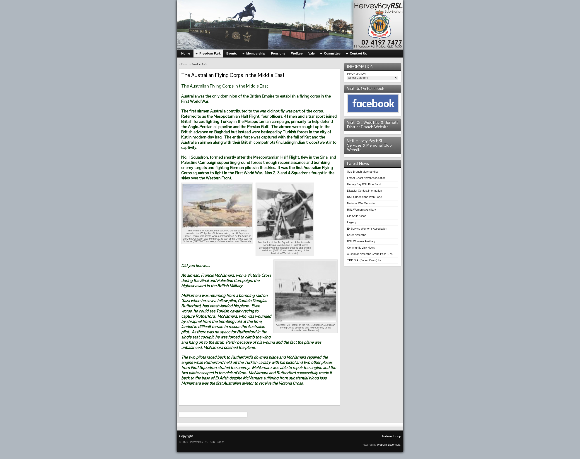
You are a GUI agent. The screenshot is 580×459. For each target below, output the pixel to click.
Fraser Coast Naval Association (366, 178)
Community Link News (361, 247)
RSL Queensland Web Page (364, 197)
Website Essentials (388, 444)
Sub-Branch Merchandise (363, 171)
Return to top (391, 436)
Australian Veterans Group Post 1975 (370, 254)
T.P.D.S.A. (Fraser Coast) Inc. (364, 260)
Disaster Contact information (364, 190)
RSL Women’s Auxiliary (361, 209)
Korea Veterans (356, 235)
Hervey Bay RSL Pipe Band (364, 184)
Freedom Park (199, 64)
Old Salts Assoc (356, 216)
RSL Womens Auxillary (361, 241)
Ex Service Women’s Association (367, 228)
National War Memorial (361, 203)
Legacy (351, 222)
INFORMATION (356, 73)
